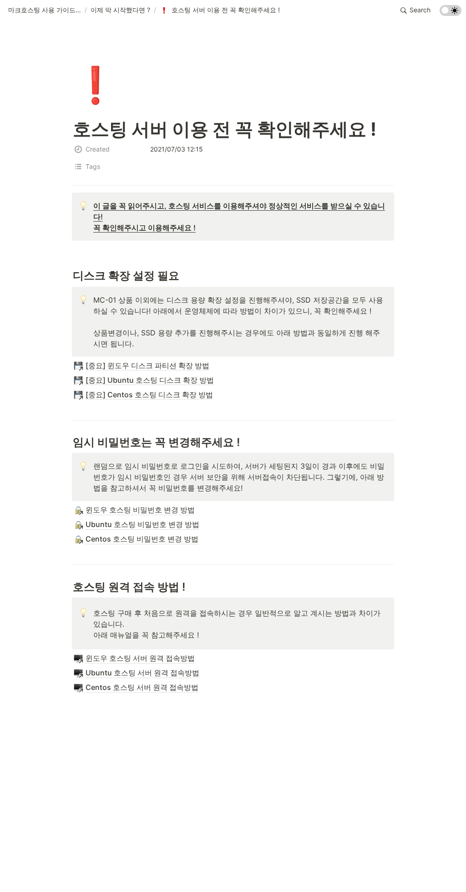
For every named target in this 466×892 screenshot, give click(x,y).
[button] (44, 10)
